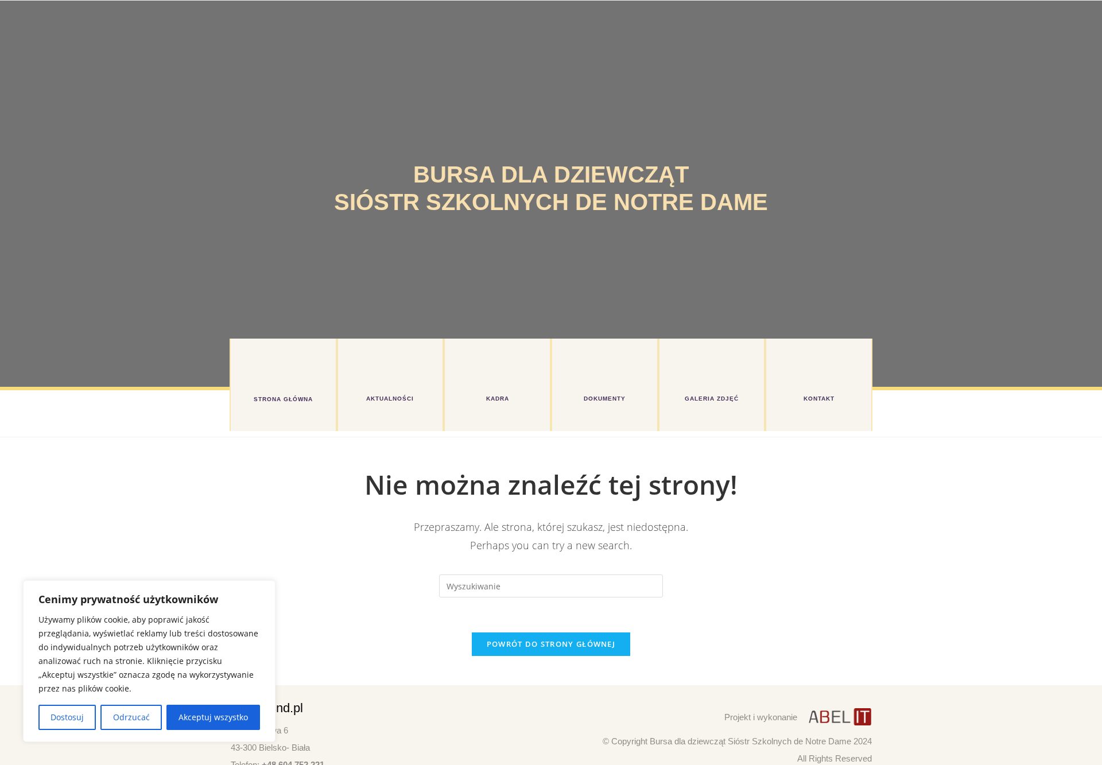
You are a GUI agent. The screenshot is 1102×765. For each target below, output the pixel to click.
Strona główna (283, 399)
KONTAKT (819, 398)
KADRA (497, 398)
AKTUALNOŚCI (390, 398)
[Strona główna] (282, 367)
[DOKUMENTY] (604, 367)
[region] (149, 661)
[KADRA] (497, 367)
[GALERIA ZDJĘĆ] (711, 367)
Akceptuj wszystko (213, 717)
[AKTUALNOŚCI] (390, 367)
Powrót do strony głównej (551, 644)
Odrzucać (131, 717)
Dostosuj (67, 717)
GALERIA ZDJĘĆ (712, 398)
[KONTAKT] (819, 367)
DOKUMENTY (605, 398)
